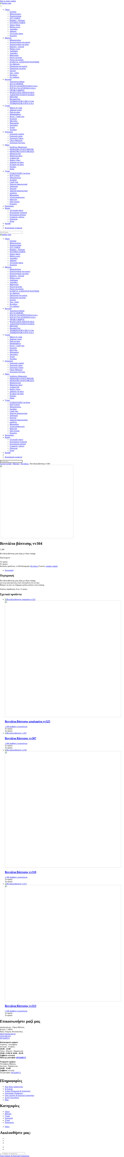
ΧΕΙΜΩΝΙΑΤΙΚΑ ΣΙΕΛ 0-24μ (22, 101)
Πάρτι (7, 145)
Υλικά (7, 171)
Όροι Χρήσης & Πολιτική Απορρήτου (19, 1095)
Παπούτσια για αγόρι (18, 68)
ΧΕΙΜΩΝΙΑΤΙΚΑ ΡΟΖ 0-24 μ (22, 103)
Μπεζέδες (13, 121)
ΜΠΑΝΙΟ (14, 97)
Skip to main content (8, 1)
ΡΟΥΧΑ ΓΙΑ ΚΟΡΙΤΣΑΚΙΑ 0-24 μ (24, 86)
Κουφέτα (13, 36)
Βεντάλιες (13, 75)
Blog (7, 1100)
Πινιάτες (13, 167)
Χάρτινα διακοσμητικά (18, 184)
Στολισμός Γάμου (16, 138)
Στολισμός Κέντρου (17, 143)
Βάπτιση (8, 38)
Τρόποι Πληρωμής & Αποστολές (17, 1091)
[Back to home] (5, 3)
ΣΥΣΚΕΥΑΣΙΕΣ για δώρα (20, 173)
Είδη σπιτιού (14, 202)
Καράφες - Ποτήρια (17, 20)
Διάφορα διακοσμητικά (18, 191)
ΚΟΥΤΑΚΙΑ (15, 175)
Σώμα (12, 221)
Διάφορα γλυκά (16, 110)
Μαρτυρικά (14, 55)
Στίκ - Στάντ (14, 73)
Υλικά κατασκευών (17, 197)
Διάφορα (13, 31)
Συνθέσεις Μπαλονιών (18, 147)
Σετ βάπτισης (15, 64)
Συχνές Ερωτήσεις (12, 1098)
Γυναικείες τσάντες (17, 217)
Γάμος (7, 9)
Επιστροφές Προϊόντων (14, 1093)
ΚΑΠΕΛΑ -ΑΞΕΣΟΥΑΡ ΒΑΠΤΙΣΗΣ (24, 62)
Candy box (14, 182)
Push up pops (15, 112)
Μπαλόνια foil (15, 154)
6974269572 (5, 1038)
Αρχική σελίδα (6, 464)
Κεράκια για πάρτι (17, 165)
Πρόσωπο (13, 219)
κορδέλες (13, 193)
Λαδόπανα (14, 51)
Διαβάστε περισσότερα (18, 727)
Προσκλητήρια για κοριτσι (20, 42)
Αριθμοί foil (14, 158)
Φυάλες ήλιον (15, 160)
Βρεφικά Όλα (15, 99)
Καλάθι (8, 223)
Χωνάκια (13, 130)
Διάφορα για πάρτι (17, 162)
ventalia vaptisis (52, 566)
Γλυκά (7, 106)
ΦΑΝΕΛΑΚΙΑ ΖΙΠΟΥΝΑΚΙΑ (22, 92)
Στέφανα (13, 12)
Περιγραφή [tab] (9, 570)
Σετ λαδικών (14, 77)
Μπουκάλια (14, 123)
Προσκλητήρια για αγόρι (19, 44)
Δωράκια (13, 180)
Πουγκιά (13, 189)
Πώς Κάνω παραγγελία (14, 1087)
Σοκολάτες (14, 125)
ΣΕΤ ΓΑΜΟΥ (15, 18)
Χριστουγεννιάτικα (17, 82)
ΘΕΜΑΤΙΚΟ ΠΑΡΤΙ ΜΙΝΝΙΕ (22, 149)
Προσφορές (9, 206)
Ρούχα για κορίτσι (16, 60)
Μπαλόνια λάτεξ (16, 156)
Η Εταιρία (9, 1089)
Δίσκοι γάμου (15, 25)
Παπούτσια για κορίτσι (18, 66)
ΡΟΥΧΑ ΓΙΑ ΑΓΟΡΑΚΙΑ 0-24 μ (23, 88)
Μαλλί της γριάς (16, 108)
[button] (4, 562)
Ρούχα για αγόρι (16, 58)
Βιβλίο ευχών (15, 27)
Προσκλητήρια (15, 16)
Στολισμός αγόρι (16, 136)
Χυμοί (12, 127)
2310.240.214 (5, 1036)
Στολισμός (9, 132)
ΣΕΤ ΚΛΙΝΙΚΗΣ (16, 84)
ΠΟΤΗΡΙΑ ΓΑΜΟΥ (18, 23)
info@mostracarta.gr (8, 1034)
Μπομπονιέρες (15, 14)
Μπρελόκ (13, 199)
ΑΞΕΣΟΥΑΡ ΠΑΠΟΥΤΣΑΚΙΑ (22, 95)
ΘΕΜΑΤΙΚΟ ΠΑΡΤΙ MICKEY (22, 151)
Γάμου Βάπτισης (16, 140)
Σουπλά (13, 71)
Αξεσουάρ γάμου (16, 34)
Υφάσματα (14, 186)
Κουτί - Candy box (17, 116)
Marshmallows (15, 114)
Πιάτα (12, 169)
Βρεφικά (8, 79)
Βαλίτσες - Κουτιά (17, 47)
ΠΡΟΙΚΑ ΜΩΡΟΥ (17, 90)
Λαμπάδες (14, 29)
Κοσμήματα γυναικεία (18, 213)
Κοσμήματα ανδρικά (18, 215)
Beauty (7, 208)
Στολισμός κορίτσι (17, 134)
